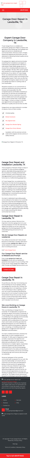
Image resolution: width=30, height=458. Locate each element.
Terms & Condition (10, 447)
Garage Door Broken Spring (13, 124)
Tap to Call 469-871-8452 (15, 456)
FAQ (17, 402)
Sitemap (15, 444)
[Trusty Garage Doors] (10, 4)
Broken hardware (10, 117)
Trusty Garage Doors (10, 250)
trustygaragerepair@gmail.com (14, 409)
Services (18, 400)
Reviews (5, 402)
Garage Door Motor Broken (13, 128)
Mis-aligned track (10, 120)
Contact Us (6, 405)
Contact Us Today (8, 269)
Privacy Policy (18, 440)
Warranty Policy (20, 447)
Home (5, 400)
